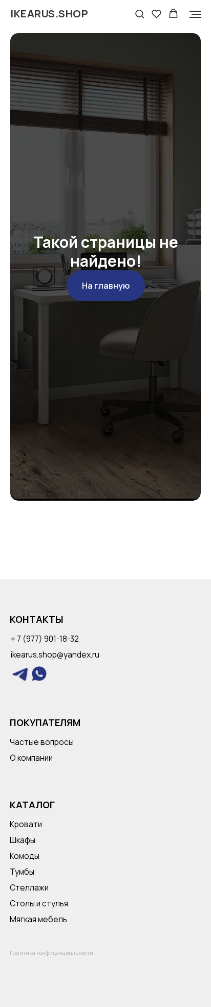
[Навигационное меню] (195, 14)
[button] (139, 13)
